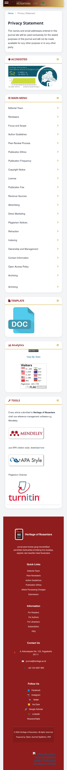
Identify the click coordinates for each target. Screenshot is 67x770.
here (42, 447)
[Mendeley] (26, 438)
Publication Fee (16, 187)
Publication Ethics (17, 152)
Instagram (36, 694)
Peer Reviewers (34, 575)
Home (10, 13)
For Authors (33, 617)
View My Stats (33, 356)
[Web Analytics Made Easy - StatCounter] (33, 351)
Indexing (12, 240)
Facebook (36, 690)
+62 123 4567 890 (36, 667)
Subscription (33, 626)
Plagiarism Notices (17, 222)
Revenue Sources (17, 196)
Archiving (13, 275)
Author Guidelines (17, 134)
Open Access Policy (18, 266)
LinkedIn (36, 714)
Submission (33, 594)
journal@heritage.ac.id (36, 661)
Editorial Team (15, 108)
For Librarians (33, 621)
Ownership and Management (23, 249)
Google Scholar (36, 709)
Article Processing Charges (33, 589)
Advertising (14, 204)
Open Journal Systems (36, 736)
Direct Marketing (16, 213)
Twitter (36, 699)
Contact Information (18, 257)
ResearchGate (33, 718)
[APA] (26, 466)
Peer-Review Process (19, 143)
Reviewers (13, 116)
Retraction (13, 231)
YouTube (36, 704)
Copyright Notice (16, 169)
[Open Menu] (6, 3)
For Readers (33, 612)
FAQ (33, 631)
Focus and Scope (17, 125)
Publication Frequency (19, 160)
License (12, 178)
